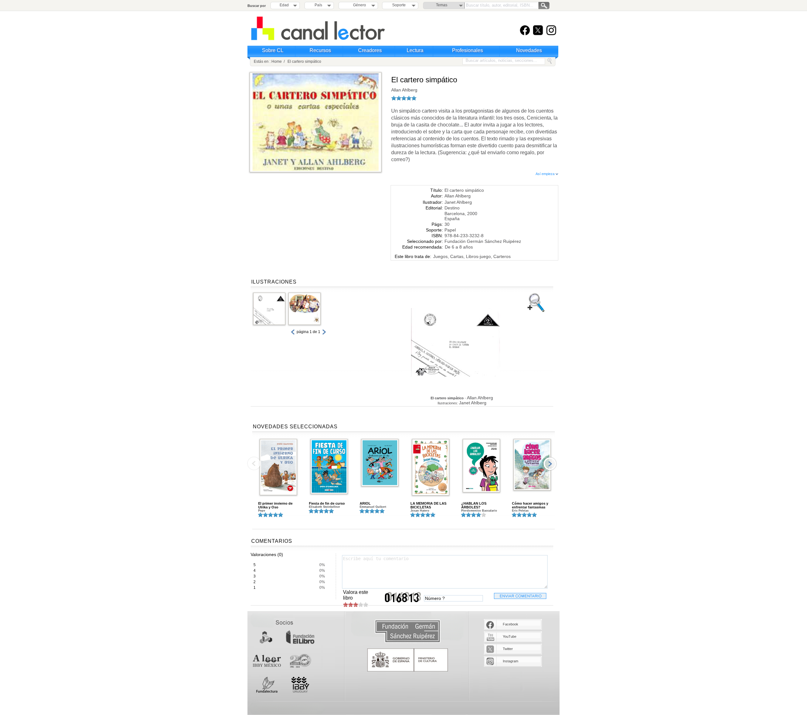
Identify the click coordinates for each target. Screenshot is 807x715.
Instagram (510, 661)
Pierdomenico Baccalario (479, 510)
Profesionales (467, 50)
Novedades (529, 50)
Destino (452, 207)
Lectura (415, 50)
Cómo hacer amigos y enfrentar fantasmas (530, 505)
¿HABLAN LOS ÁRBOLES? (473, 505)
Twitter (508, 649)
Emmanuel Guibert (373, 506)
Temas (441, 5)
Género (358, 5)
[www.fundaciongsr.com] (407, 631)
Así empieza (545, 174)
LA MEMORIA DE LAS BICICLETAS (428, 505)
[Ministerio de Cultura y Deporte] (407, 659)
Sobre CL (272, 50)
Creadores (370, 50)
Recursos (320, 50)
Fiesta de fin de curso (327, 503)
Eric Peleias (520, 510)
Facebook (510, 624)
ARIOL (365, 503)
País (318, 5)
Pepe (261, 510)
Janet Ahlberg (458, 202)
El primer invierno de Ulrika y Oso (275, 505)
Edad (284, 5)
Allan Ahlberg (404, 89)
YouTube (509, 636)
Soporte (399, 5)
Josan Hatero (419, 510)
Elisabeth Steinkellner (324, 506)
